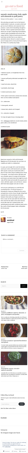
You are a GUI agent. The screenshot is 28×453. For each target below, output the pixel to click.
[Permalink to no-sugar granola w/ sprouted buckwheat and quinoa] (14, 337)
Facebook (4, 418)
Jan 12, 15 (3, 367)
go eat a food (14, 6)
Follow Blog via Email (7, 395)
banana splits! (24, 267)
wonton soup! (4, 267)
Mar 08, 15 (3, 311)
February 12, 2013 (4, 19)
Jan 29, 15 (3, 339)
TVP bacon (7, 121)
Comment (21, 250)
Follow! (21, 404)
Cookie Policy (7, 446)
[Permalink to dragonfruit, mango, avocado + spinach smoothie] (14, 364)
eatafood (11, 19)
